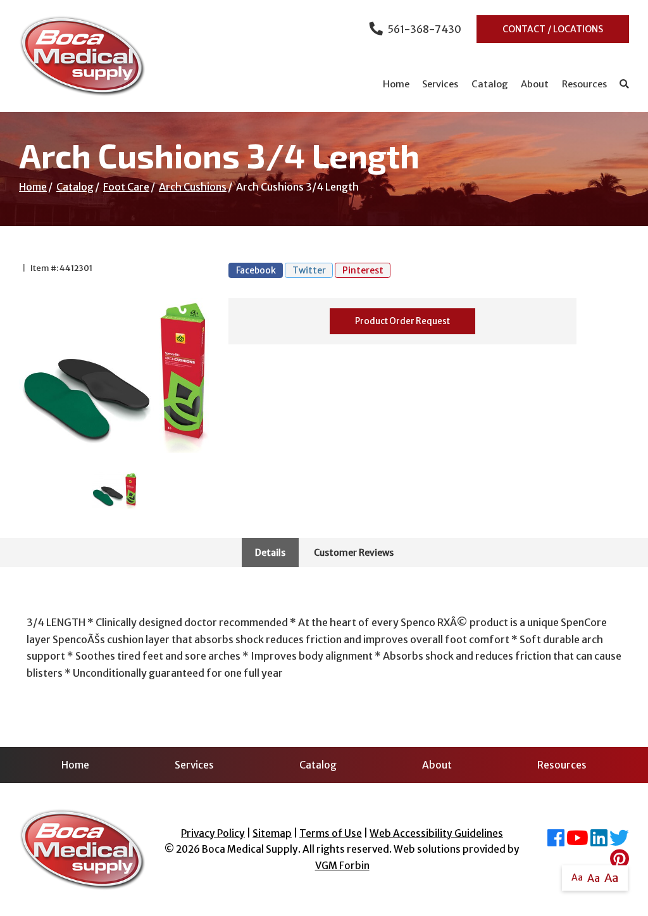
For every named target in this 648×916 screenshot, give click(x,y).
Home (396, 84)
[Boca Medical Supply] (82, 56)
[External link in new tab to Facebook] (555, 842)
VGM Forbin (342, 866)
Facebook (256, 270)
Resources (584, 84)
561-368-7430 (424, 29)
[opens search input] (621, 84)
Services (440, 84)
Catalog (489, 84)
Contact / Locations (552, 29)
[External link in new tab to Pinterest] (619, 862)
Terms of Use (330, 833)
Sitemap (272, 833)
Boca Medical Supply (250, 849)
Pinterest (362, 270)
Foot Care (126, 186)
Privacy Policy (213, 833)
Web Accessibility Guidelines (436, 833)
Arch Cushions (193, 186)
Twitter (309, 270)
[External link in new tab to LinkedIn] (599, 842)
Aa (577, 877)
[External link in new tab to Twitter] (619, 842)
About (535, 84)
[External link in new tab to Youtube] (577, 842)
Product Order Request (402, 321)
